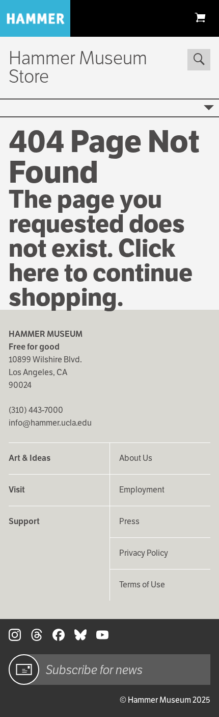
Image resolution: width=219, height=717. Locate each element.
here (34, 272)
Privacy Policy (143, 553)
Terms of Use (142, 584)
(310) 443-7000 (36, 410)
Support (24, 521)
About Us (135, 458)
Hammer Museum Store (78, 67)
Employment (142, 489)
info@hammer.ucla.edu (50, 422)
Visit (17, 489)
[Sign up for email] (24, 669)
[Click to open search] (198, 59)
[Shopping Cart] (200, 17)
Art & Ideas (29, 458)
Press (129, 521)
